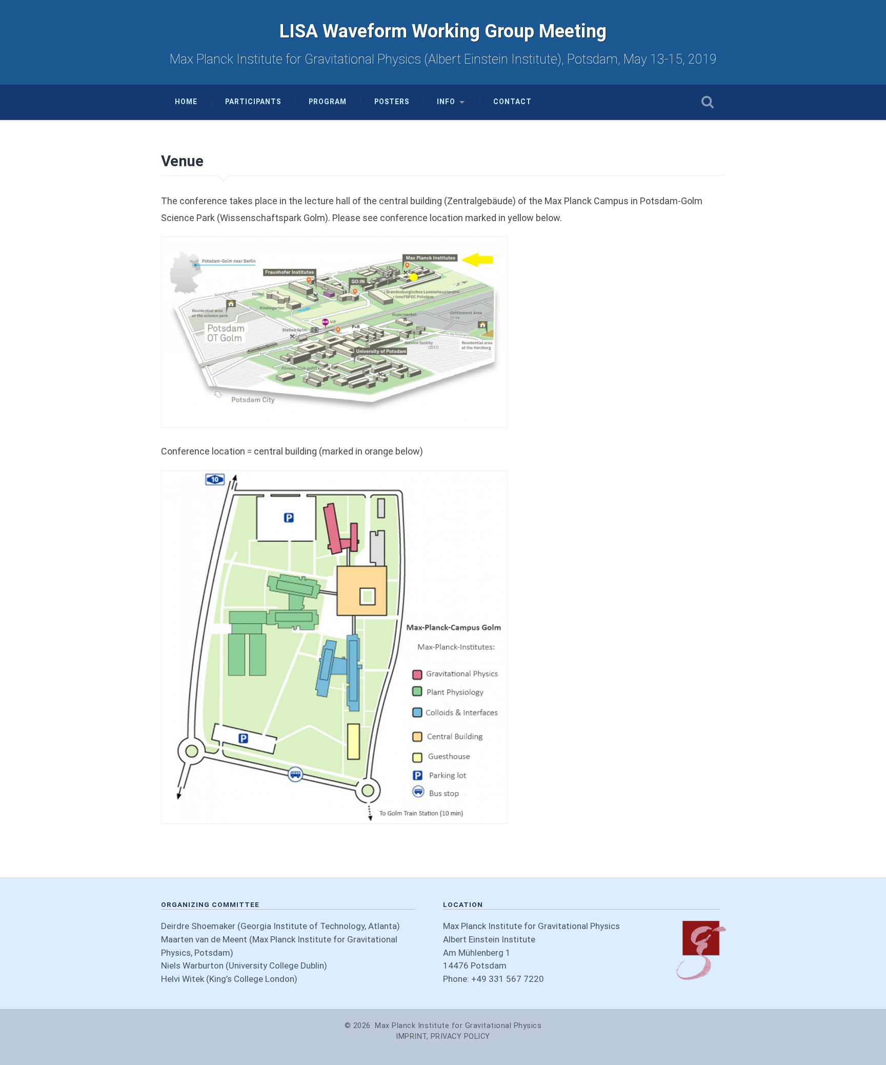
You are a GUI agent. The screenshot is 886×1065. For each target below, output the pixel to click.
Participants (253, 101)
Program (328, 101)
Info (446, 101)
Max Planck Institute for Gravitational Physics (458, 1025)
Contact (512, 101)
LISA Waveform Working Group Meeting (443, 31)
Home (186, 101)
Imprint (411, 1036)
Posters (391, 101)
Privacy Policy (460, 1036)
